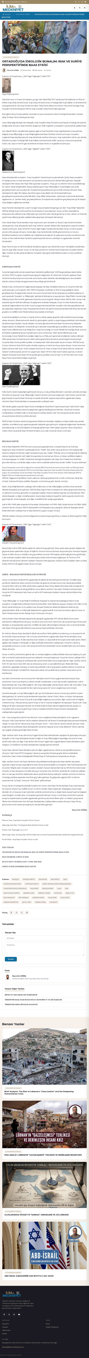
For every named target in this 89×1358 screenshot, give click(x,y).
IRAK (66, 888)
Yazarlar (5, 1327)
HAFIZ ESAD (58, 893)
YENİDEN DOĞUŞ (40, 902)
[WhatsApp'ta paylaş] (22, 913)
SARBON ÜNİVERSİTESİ (11, 902)
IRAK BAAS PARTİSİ (29, 879)
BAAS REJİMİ (43, 879)
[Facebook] (76, 2)
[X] (79, 2)
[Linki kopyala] (27, 913)
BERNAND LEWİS (29, 893)
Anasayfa (8, 14)
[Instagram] (82, 2)
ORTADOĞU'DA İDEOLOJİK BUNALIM (15, 888)
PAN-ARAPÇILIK (23, 898)
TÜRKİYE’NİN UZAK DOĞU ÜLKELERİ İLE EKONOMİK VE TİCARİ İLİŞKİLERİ (33, 1000)
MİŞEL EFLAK (70, 893)
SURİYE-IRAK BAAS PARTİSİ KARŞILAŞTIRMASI (57, 884)
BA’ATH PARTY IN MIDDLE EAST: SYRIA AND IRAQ (22, 862)
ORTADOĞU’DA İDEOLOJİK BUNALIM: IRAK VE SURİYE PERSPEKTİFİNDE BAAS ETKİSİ (35, 852)
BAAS (65, 879)
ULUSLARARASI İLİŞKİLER (23, 14)
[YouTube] (86, 2)
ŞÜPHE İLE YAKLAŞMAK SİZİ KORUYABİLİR (21, 995)
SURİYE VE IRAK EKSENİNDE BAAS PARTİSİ (19, 866)
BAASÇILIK (15, 879)
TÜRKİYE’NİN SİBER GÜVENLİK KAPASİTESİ (21, 1004)
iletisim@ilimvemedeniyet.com (13, 1347)
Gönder (11, 959)
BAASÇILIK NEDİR (47, 888)
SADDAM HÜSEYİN (38, 898)
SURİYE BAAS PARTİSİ (31, 884)
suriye (59, 888)
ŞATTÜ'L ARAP (26, 902)
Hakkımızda (6, 1330)
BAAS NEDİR (34, 888)
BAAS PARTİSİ (55, 879)
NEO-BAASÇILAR (9, 898)
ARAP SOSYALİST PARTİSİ (11, 893)
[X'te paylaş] (16, 913)
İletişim (4, 1334)
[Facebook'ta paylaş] (11, 913)
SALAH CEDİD (65, 898)
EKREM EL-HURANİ (44, 893)
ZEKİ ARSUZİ (53, 902)
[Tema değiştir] (75, 8)
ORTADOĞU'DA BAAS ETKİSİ (12, 884)
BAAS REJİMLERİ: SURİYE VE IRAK (15, 857)
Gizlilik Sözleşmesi (52, 1327)
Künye (48, 1324)
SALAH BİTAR (52, 898)
